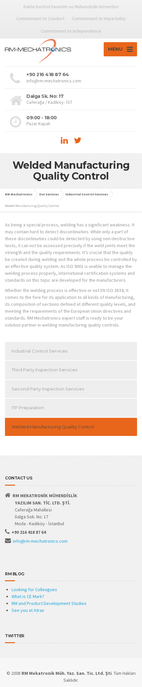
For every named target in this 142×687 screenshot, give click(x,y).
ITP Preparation (28, 407)
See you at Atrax (28, 610)
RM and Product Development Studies (49, 603)
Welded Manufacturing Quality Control (53, 426)
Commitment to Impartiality (99, 18)
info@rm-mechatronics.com (40, 541)
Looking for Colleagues (34, 589)
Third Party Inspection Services (44, 369)
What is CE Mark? (28, 596)
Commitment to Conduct (40, 18)
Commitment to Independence (71, 31)
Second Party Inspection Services (48, 388)
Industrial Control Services (39, 351)
